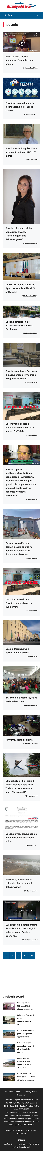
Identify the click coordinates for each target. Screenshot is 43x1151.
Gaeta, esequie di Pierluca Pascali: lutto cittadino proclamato (26, 1077)
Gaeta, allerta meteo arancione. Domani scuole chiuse (19, 60)
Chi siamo (9, 1092)
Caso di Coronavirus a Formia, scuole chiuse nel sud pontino (19, 603)
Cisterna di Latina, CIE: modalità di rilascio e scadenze (25, 1006)
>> (32, 955)
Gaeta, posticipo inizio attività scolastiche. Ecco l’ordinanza (19, 325)
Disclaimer (21, 1095)
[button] (37, 15)
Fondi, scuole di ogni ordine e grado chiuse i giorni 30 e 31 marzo (21, 152)
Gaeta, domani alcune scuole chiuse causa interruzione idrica (21, 837)
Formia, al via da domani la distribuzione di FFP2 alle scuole (20, 107)
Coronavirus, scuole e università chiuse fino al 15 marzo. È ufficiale (20, 427)
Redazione (19, 1092)
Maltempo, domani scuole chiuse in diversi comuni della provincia (19, 883)
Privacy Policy (30, 1092)
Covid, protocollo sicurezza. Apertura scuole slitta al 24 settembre (21, 288)
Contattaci (21, 1134)
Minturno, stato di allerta (19, 739)
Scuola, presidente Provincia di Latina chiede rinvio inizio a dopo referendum (21, 375)
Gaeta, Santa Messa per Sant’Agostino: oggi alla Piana (25, 1034)
